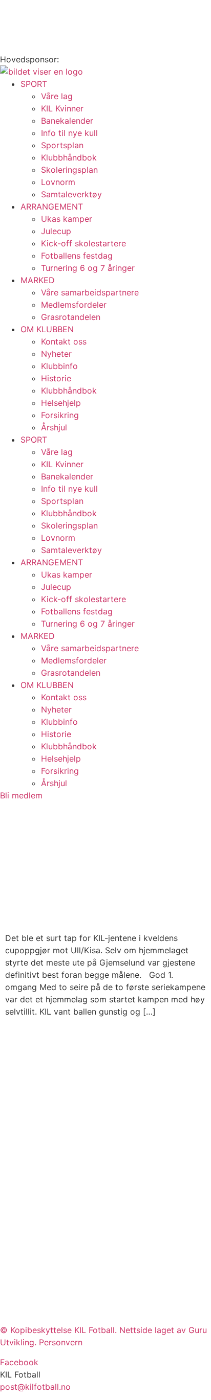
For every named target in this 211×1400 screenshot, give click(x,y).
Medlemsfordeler (74, 305)
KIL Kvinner (62, 108)
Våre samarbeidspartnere (90, 292)
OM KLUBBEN (47, 329)
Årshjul (54, 427)
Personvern (60, 1342)
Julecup (56, 231)
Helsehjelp (61, 403)
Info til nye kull (69, 133)
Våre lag (57, 96)
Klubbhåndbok (69, 157)
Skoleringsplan (69, 170)
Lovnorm (58, 182)
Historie (56, 378)
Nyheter (56, 354)
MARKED (37, 280)
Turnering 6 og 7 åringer (88, 268)
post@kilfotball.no (35, 1387)
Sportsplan (62, 145)
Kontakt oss (64, 341)
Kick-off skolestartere (83, 243)
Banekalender (67, 121)
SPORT (33, 84)
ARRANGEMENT (51, 206)
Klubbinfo (59, 366)
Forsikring (60, 415)
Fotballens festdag (77, 255)
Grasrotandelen (70, 317)
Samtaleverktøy (71, 194)
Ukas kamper (66, 219)
